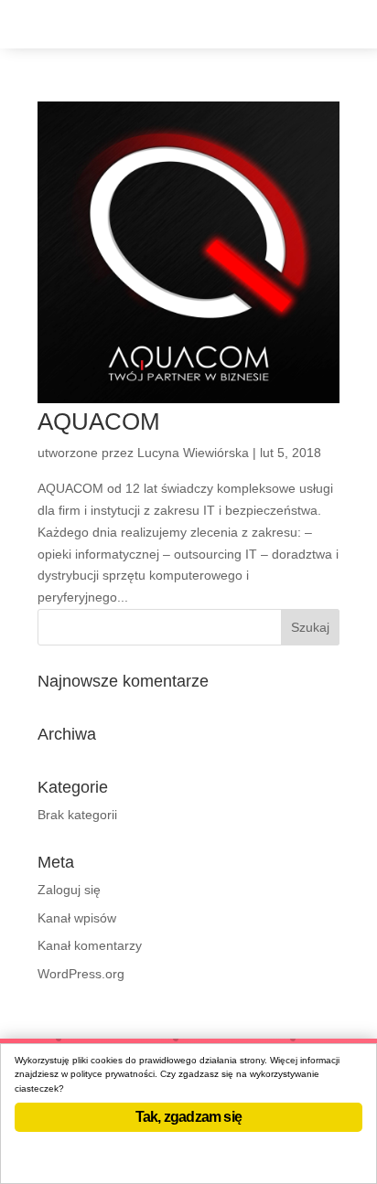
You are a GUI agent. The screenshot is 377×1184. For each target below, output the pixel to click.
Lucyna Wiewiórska (193, 452)
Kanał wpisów (77, 918)
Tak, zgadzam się (188, 1117)
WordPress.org (81, 973)
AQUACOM (99, 421)
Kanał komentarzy (90, 945)
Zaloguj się (69, 889)
